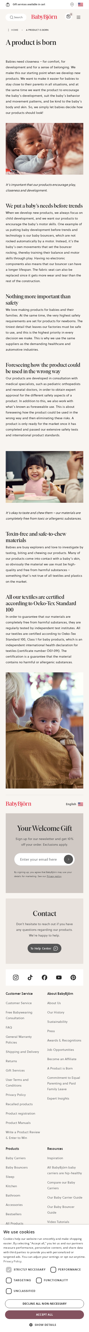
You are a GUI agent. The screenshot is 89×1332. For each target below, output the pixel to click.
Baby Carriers (16, 1158)
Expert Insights (58, 1098)
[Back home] (8, 30)
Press (51, 1031)
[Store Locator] (72, 5)
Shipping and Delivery (22, 1051)
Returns (11, 1061)
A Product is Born (60, 1068)
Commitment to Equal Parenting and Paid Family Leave (63, 1083)
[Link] (18, 804)
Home (14, 29)
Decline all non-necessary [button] (45, 1304)
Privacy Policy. (12, 1261)
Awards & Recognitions (64, 1040)
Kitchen (11, 1186)
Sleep (10, 1176)
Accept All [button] (44, 1315)
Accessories (14, 1204)
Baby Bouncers (17, 1167)
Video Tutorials (58, 1222)
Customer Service (19, 1003)
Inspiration (55, 1158)
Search (18, 17)
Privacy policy (54, 876)
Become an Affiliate (61, 1059)
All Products (14, 1223)
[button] (44, 1324)
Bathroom (13, 1195)
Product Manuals (18, 1122)
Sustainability (57, 1021)
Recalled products (19, 1104)
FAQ (9, 1027)
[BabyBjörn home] (44, 17)
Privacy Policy (16, 1094)
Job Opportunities (60, 1049)
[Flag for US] (80, 4)
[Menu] (78, 17)
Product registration (20, 1113)
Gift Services (15, 1070)
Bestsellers (13, 1214)
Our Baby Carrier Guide (64, 1197)
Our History (55, 1012)
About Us (54, 1003)
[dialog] (44, 1278)
